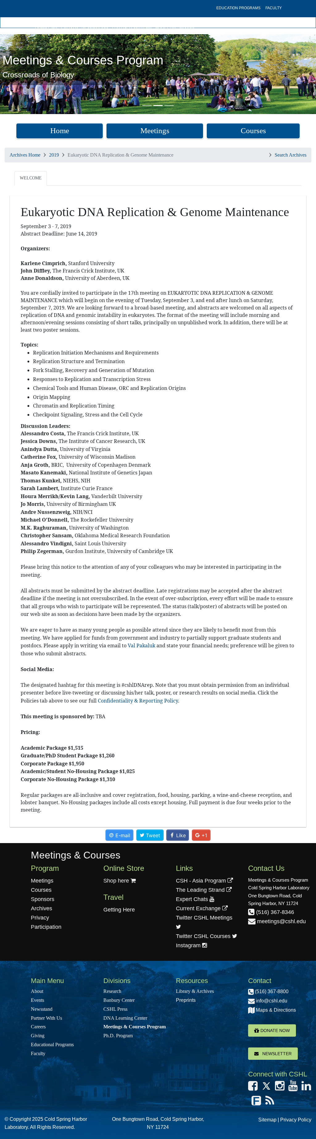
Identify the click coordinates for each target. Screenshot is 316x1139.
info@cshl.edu (271, 1000)
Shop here (117, 881)
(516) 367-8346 (274, 912)
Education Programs (238, 8)
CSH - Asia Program (201, 881)
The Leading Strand (201, 890)
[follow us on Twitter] (266, 1088)
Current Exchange (199, 908)
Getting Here (119, 910)
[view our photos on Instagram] (280, 1088)
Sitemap (267, 1119)
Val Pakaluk (141, 645)
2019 (54, 155)
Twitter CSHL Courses (204, 936)
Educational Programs (52, 1044)
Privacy (40, 918)
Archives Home (25, 155)
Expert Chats (193, 899)
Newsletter (275, 1053)
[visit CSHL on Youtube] (293, 1088)
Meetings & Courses (75, 855)
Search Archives (290, 155)
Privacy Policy (295, 1119)
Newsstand (94, 26)
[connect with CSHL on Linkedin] (306, 1088)
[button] (24, 74)
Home (59, 130)
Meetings (154, 130)
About (37, 991)
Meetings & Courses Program (134, 1026)
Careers (165, 26)
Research (112, 991)
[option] (158, 74)
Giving (186, 26)
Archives (41, 908)
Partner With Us (132, 26)
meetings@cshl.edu (281, 921)
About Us (46, 26)
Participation (46, 927)
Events (69, 26)
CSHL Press (115, 1009)
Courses (253, 130)
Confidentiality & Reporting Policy (138, 700)
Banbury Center (119, 1000)
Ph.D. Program (118, 1035)
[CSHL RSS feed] (269, 1103)
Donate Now (274, 1030)
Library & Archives (195, 991)
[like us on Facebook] (253, 1088)
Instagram (189, 945)
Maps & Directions (275, 1010)
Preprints (186, 1000)
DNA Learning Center (125, 1018)
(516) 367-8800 (271, 991)
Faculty (273, 8)
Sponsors (42, 899)
